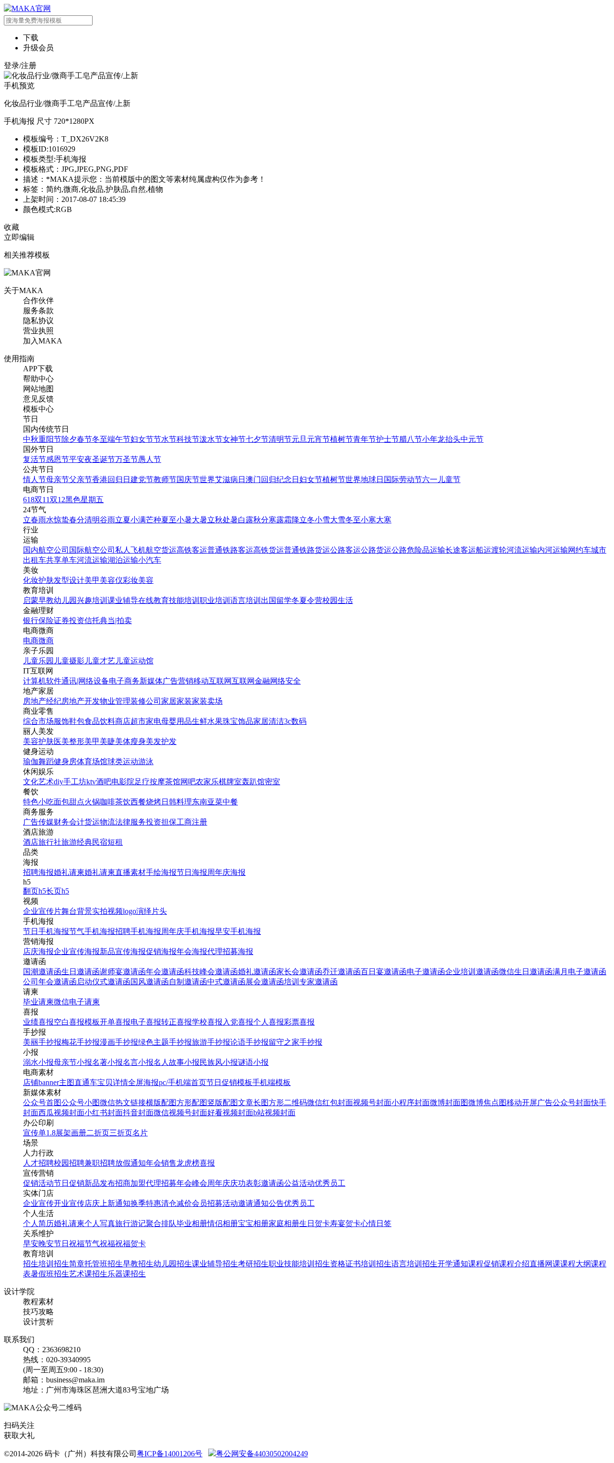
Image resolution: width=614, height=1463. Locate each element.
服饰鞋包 (69, 721)
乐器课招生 (126, 1274)
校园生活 (337, 600)
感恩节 (57, 459)
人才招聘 (38, 1163)
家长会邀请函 (299, 971)
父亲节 (80, 479)
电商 (30, 641)
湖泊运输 (122, 560)
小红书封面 (103, 1113)
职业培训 (215, 600)
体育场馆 (92, 761)
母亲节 (57, 479)
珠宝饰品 (238, 721)
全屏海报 (143, 1082)
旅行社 (49, 842)
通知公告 (268, 1203)
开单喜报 (115, 1022)
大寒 (383, 520)
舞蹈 (46, 761)
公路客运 (345, 550)
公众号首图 (42, 1102)
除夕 (69, 439)
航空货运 (161, 550)
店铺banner (41, 1082)
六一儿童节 (441, 479)
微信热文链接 (123, 1102)
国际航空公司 (92, 550)
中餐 (230, 802)
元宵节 (318, 439)
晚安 (46, 1243)
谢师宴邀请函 (123, 971)
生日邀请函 (80, 971)
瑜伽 (30, 761)
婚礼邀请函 (257, 971)
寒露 (276, 520)
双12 (57, 500)
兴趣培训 (92, 600)
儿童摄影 (69, 661)
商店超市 (130, 721)
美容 (146, 580)
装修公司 (145, 701)
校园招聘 (69, 1163)
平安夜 (80, 459)
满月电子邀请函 (579, 971)
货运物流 (99, 822)
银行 (30, 620)
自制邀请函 (188, 982)
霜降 (291, 520)
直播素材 (130, 872)
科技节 (188, 439)
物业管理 (115, 701)
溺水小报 (38, 1062)
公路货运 (376, 550)
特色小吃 (38, 802)
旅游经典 (76, 842)
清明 (92, 520)
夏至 (169, 520)
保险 (46, 620)
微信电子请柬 (77, 1002)
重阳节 (49, 439)
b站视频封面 (274, 1113)
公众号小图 (80, 1102)
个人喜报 (268, 1022)
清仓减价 (176, 1203)
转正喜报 (176, 1022)
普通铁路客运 (230, 550)
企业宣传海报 (77, 951)
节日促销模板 (229, 1082)
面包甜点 (69, 802)
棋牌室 (230, 782)
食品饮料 (99, 721)
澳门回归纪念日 (272, 479)
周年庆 (218, 1183)
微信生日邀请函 (526, 971)
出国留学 (276, 600)
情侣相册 (222, 1223)
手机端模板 (271, 1082)
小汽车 (149, 560)
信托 (92, 620)
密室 (272, 782)
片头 (159, 911)
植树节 (341, 439)
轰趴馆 (253, 782)
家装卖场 (207, 701)
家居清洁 (268, 721)
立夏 (122, 520)
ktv (91, 782)
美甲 (92, 580)
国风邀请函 (149, 982)
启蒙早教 (38, 600)
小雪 (322, 520)
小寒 (368, 520)
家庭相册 (284, 1223)
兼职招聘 (99, 1163)
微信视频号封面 (180, 1113)
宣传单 (34, 1133)
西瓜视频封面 (61, 1113)
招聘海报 (38, 872)
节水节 (165, 439)
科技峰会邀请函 (211, 971)
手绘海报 (161, 872)
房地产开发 (80, 701)
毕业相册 (192, 1223)
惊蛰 (61, 520)
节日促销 (69, 1183)
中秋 (30, 439)
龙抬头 (448, 439)
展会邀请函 (265, 982)
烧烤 (153, 802)
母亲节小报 (73, 1062)
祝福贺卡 (130, 1243)
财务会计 (69, 822)
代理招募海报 (230, 951)
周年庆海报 (226, 872)
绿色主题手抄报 (165, 1042)
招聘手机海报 (138, 931)
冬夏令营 (307, 600)
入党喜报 (238, 1022)
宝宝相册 (253, 1223)
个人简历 (38, 1223)
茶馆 (172, 782)
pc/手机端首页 (182, 1082)
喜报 (207, 1163)
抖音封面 (138, 1113)
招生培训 (38, 1264)
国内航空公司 (46, 550)
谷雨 (107, 520)
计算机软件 (42, 681)
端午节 (118, 439)
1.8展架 (58, 1133)
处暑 (230, 520)
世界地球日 (364, 479)
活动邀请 (238, 1203)
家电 (153, 721)
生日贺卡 (314, 1223)
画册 (78, 1133)
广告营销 (178, 681)
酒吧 (103, 782)
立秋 (215, 520)
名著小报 (107, 1062)
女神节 (234, 439)
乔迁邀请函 (341, 971)
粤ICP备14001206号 (169, 1454)
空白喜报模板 (77, 1022)
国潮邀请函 (42, 971)
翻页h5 (34, 891)
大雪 (337, 520)
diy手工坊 (70, 782)
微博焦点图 (487, 1102)
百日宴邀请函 (384, 971)
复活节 (34, 459)
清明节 (280, 439)
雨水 (46, 520)
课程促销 (483, 1264)
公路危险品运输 (418, 550)
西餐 (138, 802)
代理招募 (161, 1183)
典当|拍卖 (116, 620)
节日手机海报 (46, 931)
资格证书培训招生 (360, 1264)
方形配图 (192, 1102)
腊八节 (410, 439)
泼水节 (211, 439)
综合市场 (38, 721)
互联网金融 (251, 681)
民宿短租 (107, 842)
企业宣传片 (42, 911)
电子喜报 (145, 1022)
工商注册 (192, 822)
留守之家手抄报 (295, 1042)
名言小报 (138, 1062)
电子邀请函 (426, 971)
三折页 (120, 1133)
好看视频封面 (230, 1113)
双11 (42, 500)
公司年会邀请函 (50, 982)
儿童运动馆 (134, 661)
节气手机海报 (92, 931)
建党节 (142, 479)
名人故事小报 (177, 1062)
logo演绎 (137, 911)
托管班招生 (103, 1264)
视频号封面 (372, 1102)
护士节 (387, 439)
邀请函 (272, 1183)
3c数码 (295, 721)
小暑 (184, 520)
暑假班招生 (50, 1274)
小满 (138, 520)
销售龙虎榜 (180, 1163)
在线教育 (153, 600)
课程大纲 (575, 1264)
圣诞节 (103, 459)
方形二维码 (288, 1102)
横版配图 (161, 1102)
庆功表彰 (245, 1183)
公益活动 (299, 1183)
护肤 (46, 580)
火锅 (92, 802)
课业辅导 (122, 600)
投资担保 (161, 822)
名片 (140, 1133)
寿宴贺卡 (345, 1223)
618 (29, 500)
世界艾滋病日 (223, 479)
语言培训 (245, 600)
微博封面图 (449, 1102)
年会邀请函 (165, 971)
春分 (76, 520)
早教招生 (138, 1264)
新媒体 (151, 681)
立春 (30, 520)
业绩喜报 (38, 1022)
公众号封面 (572, 1102)
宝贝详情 (112, 1082)
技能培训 (184, 600)
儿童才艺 (99, 661)
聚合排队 (161, 1223)
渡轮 (499, 550)
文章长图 (253, 1102)
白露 (245, 520)
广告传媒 (38, 822)
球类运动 (122, 761)
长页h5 (57, 891)
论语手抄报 (249, 1042)
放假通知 (130, 1163)
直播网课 (545, 1264)
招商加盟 (130, 1183)
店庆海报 (38, 951)
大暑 (199, 520)
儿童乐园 (38, 661)
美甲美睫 (99, 741)
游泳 (146, 761)
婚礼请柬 (69, 872)
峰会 (199, 1183)
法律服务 (130, 822)
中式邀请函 (226, 982)
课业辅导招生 (215, 1264)
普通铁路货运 (307, 550)
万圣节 (126, 459)
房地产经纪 (42, 701)
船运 (483, 550)
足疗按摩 (149, 782)
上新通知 (115, 1203)
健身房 (65, 761)
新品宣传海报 (123, 951)
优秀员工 (330, 1183)
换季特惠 (145, 1203)
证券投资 (69, 620)
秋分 (261, 520)
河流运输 (522, 550)
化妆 (30, 580)
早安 (30, 1243)
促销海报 (161, 951)
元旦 (299, 439)
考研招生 (253, 1264)
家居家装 (176, 701)
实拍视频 (107, 911)
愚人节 (149, 459)
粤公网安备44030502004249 (262, 1454)
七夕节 (257, 439)
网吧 (188, 782)
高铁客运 (192, 550)
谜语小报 (253, 1062)
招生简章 (69, 1264)
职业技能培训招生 (299, 1264)
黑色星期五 (84, 500)
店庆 (92, 1203)
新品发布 (99, 1183)
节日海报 (192, 872)
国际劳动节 (403, 479)
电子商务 (124, 681)
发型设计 (69, 580)
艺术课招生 (88, 1274)
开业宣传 (69, 1203)
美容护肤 (38, 741)
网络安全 (285, 681)
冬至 (99, 439)
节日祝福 (69, 1243)
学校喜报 (207, 1022)
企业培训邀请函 (472, 971)
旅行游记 (130, 1223)
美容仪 (111, 580)
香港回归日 (111, 479)
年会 (153, 1163)
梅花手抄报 (80, 1042)
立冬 (307, 520)
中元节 (472, 439)
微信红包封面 (330, 1102)
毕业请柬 (38, 1002)
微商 (46, 641)
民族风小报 (219, 1062)
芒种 (153, 520)
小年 (429, 439)
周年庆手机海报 (188, 931)
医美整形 (69, 741)
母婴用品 (176, 721)
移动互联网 (212, 681)
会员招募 (207, 1203)
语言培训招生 (414, 1264)
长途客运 (460, 550)
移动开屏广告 (530, 1102)
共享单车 (61, 560)
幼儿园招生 (173, 1264)
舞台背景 (76, 911)
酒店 (30, 842)
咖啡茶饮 (115, 802)
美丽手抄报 (42, 1042)
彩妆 (130, 580)
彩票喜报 (299, 1022)
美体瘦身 (130, 741)
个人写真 (99, 1223)
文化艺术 (38, 782)
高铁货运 (268, 550)
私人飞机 (130, 550)
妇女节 (142, 439)
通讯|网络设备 (85, 681)
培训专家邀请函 (311, 982)
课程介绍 (514, 1264)
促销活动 (38, 1183)
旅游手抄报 (211, 1042)
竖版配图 (222, 1102)
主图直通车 (78, 1082)
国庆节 (188, 479)
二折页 (97, 1133)
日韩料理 (176, 802)
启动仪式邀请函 (103, 982)
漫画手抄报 (119, 1042)
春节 (84, 439)
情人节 (34, 479)
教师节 (165, 479)
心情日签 (376, 1223)
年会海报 (192, 951)
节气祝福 (99, 1243)
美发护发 (161, 741)
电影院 (122, 782)
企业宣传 (38, 1203)
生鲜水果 (207, 721)
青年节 (364, 439)
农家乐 (207, 782)
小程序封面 (410, 1102)
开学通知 (452, 1264)
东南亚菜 (207, 802)
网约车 (579, 550)
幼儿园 (65, 600)
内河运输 (552, 550)
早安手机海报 (238, 931)
